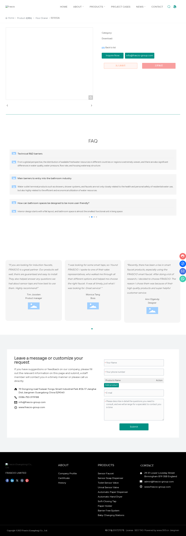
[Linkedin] (12, 480)
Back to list (110, 48)
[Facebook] (7, 480)
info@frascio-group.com (32, 402)
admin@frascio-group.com (159, 482)
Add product (111, 385)
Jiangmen (174, 530)
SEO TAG (139, 530)
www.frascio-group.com (32, 407)
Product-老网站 (24, 18)
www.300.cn (163, 530)
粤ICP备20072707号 (114, 530)
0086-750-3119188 (29, 397)
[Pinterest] (27, 480)
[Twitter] (17, 480)
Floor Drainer (42, 18)
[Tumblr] (22, 480)
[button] (89, 217)
